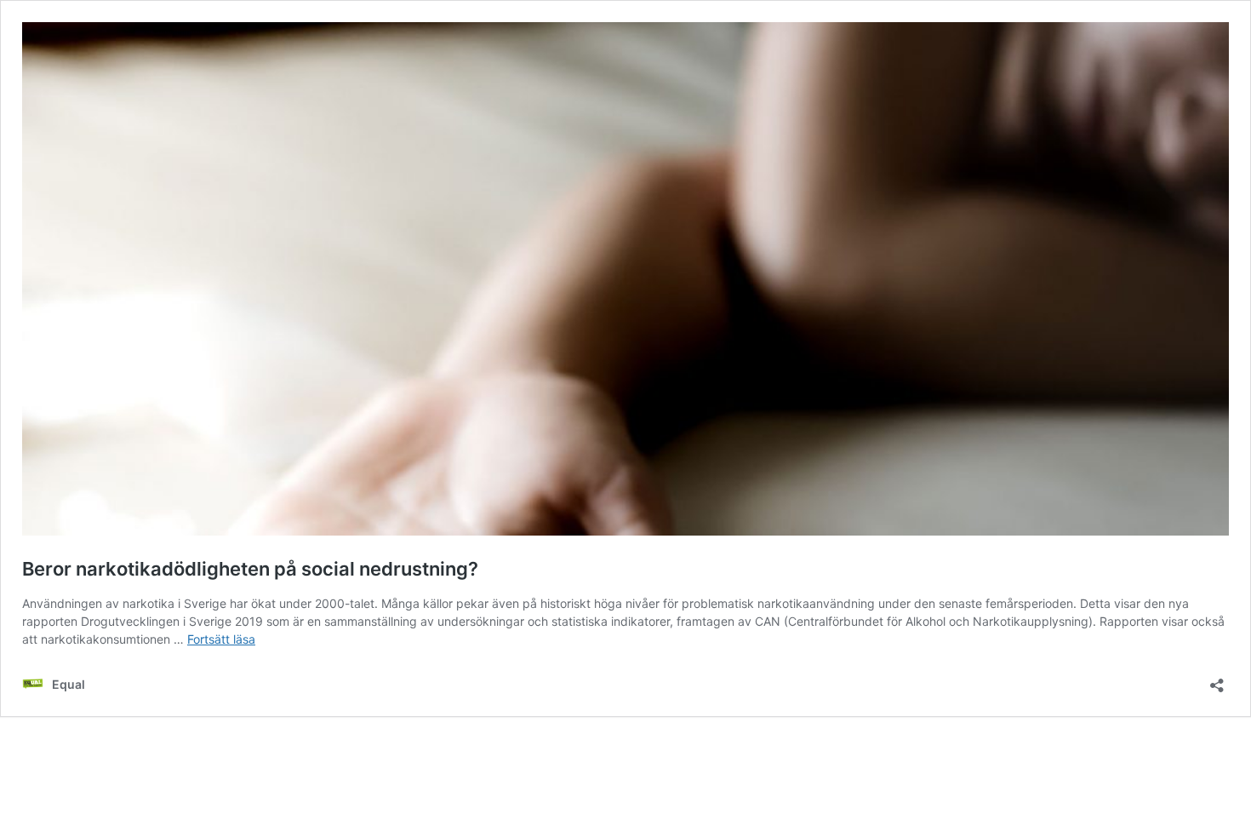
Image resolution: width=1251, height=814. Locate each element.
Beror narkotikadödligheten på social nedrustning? (250, 569)
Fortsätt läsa (221, 639)
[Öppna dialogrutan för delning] (1217, 680)
